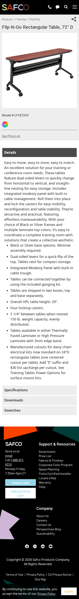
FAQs (42, 487)
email (8, 455)
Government (47, 451)
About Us (42, 516)
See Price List (11, 136)
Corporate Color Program (55, 465)
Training (21, 19)
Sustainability (45, 533)
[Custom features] (5, 124)
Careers (41, 520)
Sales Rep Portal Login (20, 493)
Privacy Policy (46, 593)
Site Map (40, 579)
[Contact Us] (57, 7)
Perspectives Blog (48, 529)
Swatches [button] (12, 410)
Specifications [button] (16, 390)
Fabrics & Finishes (51, 460)
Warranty (45, 482)
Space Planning (49, 469)
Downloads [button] (13, 400)
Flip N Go (35, 19)
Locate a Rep (47, 478)
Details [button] (10, 152)
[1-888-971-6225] (50, 7)
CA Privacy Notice (60, 574)
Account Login (20, 482)
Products (7, 19)
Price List (45, 456)
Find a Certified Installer (55, 473)
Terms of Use (14, 574)
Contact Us (43, 524)
